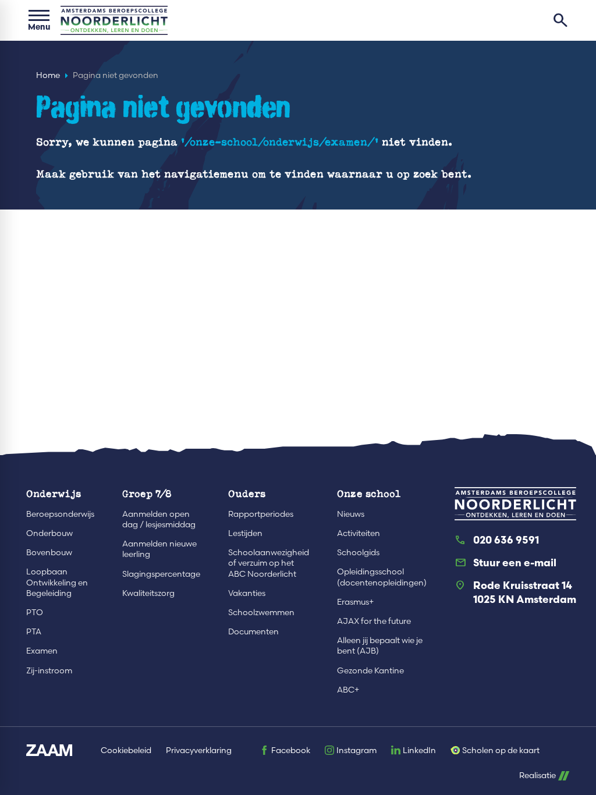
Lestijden (245, 533)
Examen (42, 650)
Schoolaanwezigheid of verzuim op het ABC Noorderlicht (268, 562)
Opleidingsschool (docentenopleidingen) (382, 576)
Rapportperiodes (260, 514)
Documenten (253, 631)
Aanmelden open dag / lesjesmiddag (159, 519)
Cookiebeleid (126, 750)
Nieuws (350, 514)
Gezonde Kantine (370, 670)
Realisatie (537, 775)
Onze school (368, 493)
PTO (34, 612)
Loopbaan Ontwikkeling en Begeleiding (57, 582)
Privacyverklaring (199, 750)
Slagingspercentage (161, 574)
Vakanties (246, 593)
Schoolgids (358, 552)
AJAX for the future (374, 621)
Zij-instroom (49, 670)
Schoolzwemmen (261, 612)
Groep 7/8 (147, 493)
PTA (33, 631)
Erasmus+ (355, 602)
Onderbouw (49, 533)
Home (48, 75)
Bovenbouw (49, 552)
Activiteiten (358, 533)
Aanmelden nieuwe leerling (159, 548)
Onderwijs (53, 493)
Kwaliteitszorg (148, 593)
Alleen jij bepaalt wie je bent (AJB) (380, 645)
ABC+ (348, 689)
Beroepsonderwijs (60, 514)
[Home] (114, 20)
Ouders (246, 493)
